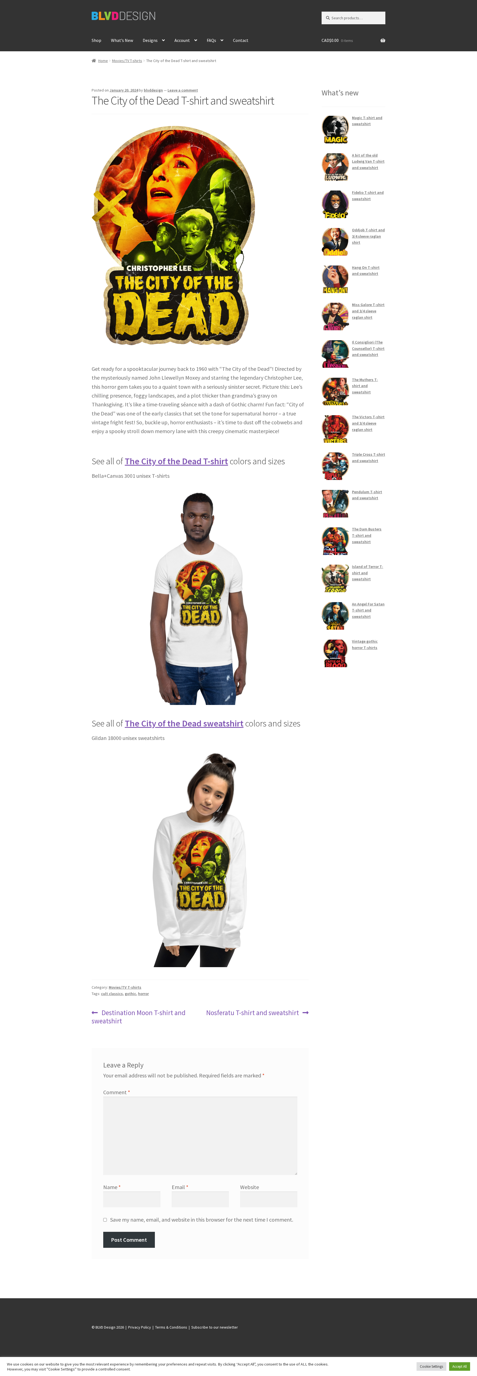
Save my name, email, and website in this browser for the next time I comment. (201, 1219)
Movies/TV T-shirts (127, 60)
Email (180, 1187)
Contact (240, 40)
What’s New (122, 40)
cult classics (112, 993)
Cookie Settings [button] (431, 1366)
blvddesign (153, 90)
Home (103, 60)
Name (112, 1187)
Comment (116, 1092)
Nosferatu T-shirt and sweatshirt (252, 1012)
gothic (130, 993)
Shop (96, 40)
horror (143, 993)
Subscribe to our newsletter (214, 1327)
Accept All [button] (459, 1366)
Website (249, 1187)
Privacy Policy (139, 1327)
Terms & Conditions (171, 1327)
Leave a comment (183, 90)
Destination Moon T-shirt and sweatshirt (139, 1016)
